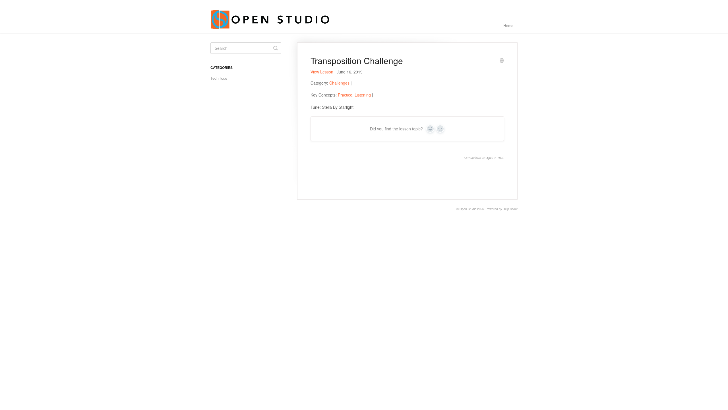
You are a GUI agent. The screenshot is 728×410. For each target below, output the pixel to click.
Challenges (339, 83)
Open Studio (468, 209)
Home (508, 25)
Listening (363, 95)
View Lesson (322, 72)
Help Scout (510, 209)
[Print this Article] (502, 61)
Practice (345, 95)
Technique (218, 78)
